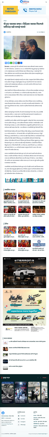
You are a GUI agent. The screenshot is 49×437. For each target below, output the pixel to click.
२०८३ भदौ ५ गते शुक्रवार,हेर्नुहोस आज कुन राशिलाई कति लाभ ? (9, 237)
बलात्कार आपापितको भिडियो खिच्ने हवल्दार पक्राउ (19, 348)
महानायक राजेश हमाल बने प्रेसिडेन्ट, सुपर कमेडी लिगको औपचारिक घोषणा (24, 216)
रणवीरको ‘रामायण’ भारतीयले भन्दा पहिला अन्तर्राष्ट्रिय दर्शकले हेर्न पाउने (38, 216)
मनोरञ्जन (5, 20)
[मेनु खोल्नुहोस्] (3, 2)
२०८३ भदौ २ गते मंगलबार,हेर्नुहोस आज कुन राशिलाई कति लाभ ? (9, 250)
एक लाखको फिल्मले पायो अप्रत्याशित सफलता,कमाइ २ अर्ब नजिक (24, 203)
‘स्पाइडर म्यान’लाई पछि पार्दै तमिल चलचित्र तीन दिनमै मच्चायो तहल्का (9, 216)
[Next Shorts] (40, 378)
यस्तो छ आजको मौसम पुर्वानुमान (15, 366)
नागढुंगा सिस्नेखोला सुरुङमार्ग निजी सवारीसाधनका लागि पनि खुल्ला (23, 354)
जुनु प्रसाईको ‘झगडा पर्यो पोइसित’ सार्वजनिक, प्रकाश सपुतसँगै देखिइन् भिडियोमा (9, 203)
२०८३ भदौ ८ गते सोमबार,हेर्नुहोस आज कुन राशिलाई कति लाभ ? (23, 250)
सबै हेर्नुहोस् (44, 377)
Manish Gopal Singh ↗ (42, 433)
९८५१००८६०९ (8, 418)
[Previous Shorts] (38, 378)
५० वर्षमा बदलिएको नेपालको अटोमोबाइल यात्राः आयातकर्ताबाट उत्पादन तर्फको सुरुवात (27, 342)
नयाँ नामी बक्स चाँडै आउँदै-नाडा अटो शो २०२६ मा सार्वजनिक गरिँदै (22, 360)
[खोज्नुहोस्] (46, 2)
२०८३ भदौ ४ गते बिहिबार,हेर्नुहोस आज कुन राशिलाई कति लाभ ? (23, 237)
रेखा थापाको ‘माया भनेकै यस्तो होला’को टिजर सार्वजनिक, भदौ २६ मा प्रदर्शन (38, 203)
